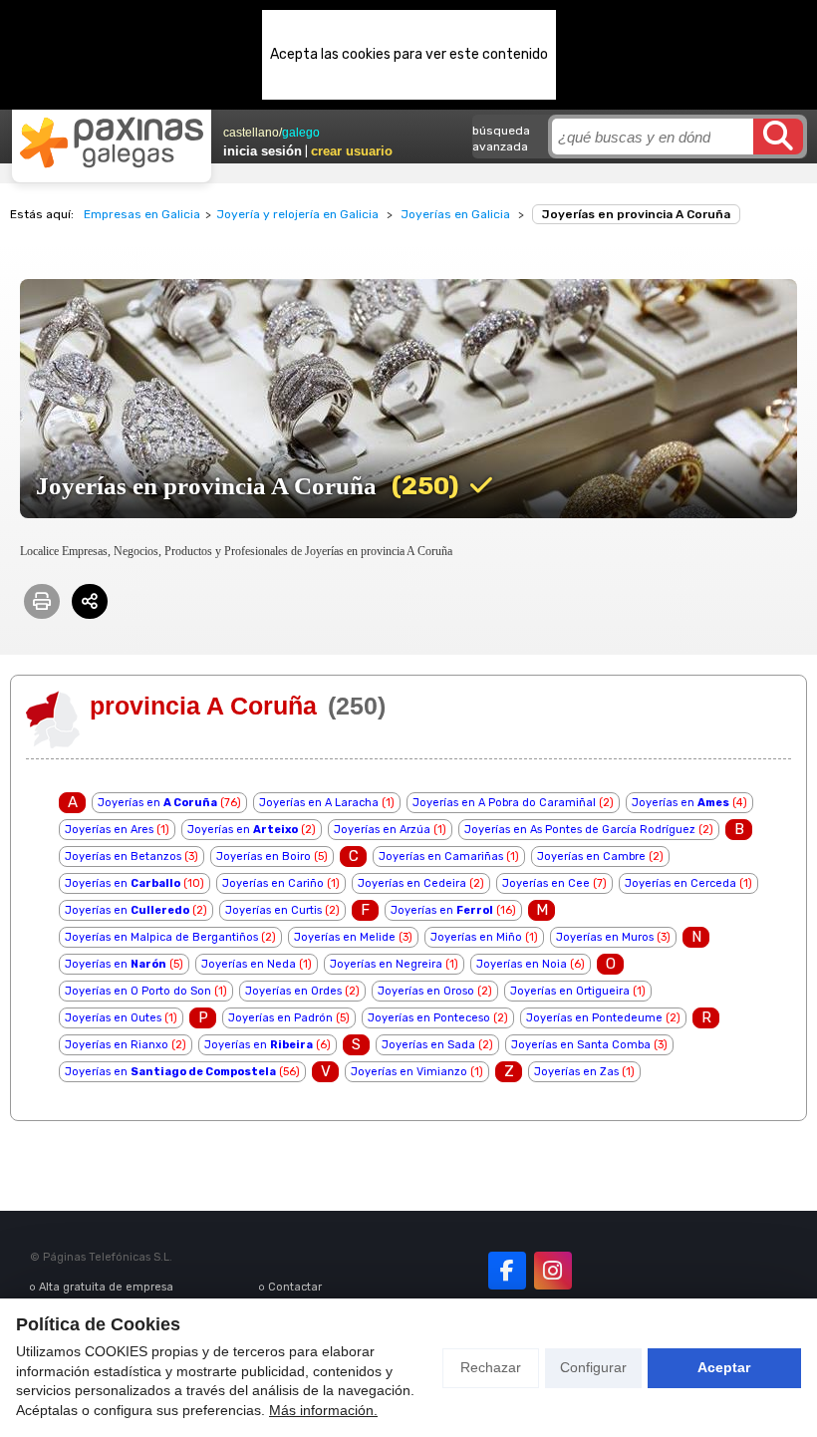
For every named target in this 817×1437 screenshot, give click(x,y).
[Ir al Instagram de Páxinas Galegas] (553, 1271)
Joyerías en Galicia (455, 214)
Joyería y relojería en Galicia (297, 214)
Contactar (295, 1287)
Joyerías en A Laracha (319, 802)
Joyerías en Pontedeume (594, 1017)
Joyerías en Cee (546, 883)
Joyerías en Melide (345, 937)
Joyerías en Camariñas (441, 856)
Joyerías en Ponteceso (429, 1017)
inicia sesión (262, 151)
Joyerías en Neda (248, 964)
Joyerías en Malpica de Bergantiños (161, 937)
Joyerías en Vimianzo (409, 1071)
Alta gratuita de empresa (106, 1287)
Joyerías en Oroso (426, 991)
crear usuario (352, 151)
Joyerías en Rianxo (116, 1044)
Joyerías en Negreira (386, 964)
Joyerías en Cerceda (680, 883)
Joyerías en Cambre (591, 856)
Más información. (323, 1410)
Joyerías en (157, 802)
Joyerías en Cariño (273, 883)
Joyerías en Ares (109, 829)
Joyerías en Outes (113, 1017)
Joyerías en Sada (428, 1044)
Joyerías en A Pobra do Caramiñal (504, 802)
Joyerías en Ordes (293, 991)
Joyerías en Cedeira (412, 883)
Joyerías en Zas (576, 1071)
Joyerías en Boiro (263, 856)
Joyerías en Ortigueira (570, 991)
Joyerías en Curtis (273, 910)
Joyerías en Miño (476, 937)
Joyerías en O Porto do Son (138, 991)
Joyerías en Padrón (280, 1017)
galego (301, 133)
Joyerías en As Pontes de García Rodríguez (579, 829)
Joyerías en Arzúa (382, 829)
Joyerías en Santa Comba (581, 1044)
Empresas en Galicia (142, 214)
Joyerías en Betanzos (123, 856)
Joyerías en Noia (521, 964)
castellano (251, 133)
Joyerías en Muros (605, 937)
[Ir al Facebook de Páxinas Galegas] (507, 1271)
